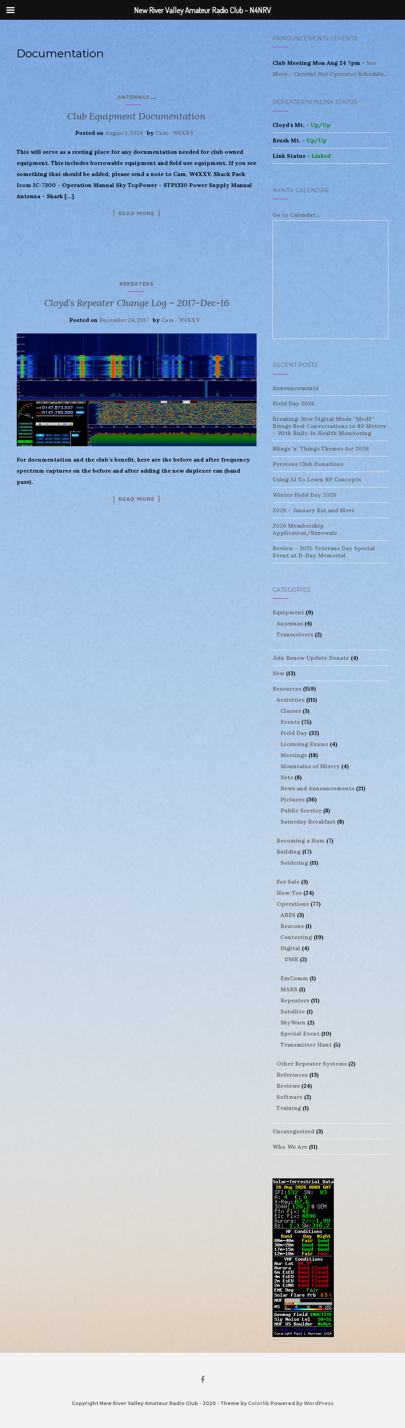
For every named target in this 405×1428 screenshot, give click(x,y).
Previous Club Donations (308, 464)
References (292, 1074)
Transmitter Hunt (306, 1044)
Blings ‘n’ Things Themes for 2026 (321, 448)
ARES (287, 915)
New (278, 673)
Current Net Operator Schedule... (341, 74)
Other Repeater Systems (311, 1063)
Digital (290, 948)
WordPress (318, 1403)
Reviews (288, 1085)
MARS (288, 989)
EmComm (294, 978)
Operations (292, 903)
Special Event (300, 1033)
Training (288, 1108)
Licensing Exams (304, 744)
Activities (290, 699)
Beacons (292, 926)
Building (288, 851)
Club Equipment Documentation (136, 116)
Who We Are (290, 1146)
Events (290, 721)
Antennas (133, 97)
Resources (287, 688)
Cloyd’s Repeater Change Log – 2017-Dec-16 (136, 303)
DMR (291, 959)
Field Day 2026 (294, 403)
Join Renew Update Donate (311, 657)
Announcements (295, 388)
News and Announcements (317, 788)
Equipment (288, 612)
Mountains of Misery (310, 766)
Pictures (292, 799)
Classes (290, 710)
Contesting (296, 937)
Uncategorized (293, 1131)
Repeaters (136, 284)
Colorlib (258, 1403)
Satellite (292, 1011)
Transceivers (294, 634)
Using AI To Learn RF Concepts (317, 479)
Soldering (294, 862)
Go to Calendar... (296, 214)
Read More (136, 213)
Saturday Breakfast (307, 821)
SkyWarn (293, 1022)
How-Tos (289, 892)
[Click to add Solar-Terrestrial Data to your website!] (303, 1257)
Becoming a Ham (300, 840)
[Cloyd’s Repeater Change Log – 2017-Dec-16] (137, 389)
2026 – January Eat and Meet (313, 510)
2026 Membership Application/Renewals (305, 529)
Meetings (293, 755)
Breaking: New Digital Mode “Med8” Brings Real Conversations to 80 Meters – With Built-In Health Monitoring (329, 426)
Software (289, 1096)
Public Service (301, 810)
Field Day (293, 733)
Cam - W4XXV (174, 133)
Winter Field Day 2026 (305, 494)
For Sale (287, 881)
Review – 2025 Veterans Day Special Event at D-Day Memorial (324, 552)
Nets (286, 777)
